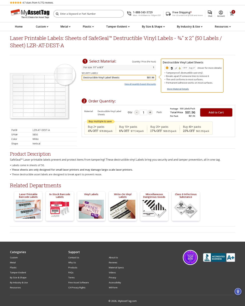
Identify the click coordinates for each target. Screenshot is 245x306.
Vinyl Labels (91, 194)
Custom (41, 26)
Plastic (87, 26)
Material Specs (116, 267)
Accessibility (115, 282)
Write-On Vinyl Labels (123, 195)
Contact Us (73, 257)
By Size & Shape (152, 26)
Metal (64, 26)
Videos (112, 272)
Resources (221, 26)
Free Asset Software (78, 282)
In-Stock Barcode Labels (59, 195)
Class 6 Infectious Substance (186, 195)
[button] (145, 14)
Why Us (72, 262)
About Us (113, 257)
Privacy (112, 277)
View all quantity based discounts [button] (140, 84)
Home (19, 26)
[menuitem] (18, 27)
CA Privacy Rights (77, 287)
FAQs (71, 272)
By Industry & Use (188, 26)
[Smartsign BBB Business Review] (219, 257)
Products (72, 267)
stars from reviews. (38, 2)
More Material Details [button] (178, 88)
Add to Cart (216, 112)
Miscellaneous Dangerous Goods (154, 195)
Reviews (113, 262)
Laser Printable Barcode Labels (28, 195)
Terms (71, 277)
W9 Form (113, 287)
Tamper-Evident (116, 26)
